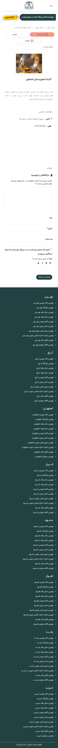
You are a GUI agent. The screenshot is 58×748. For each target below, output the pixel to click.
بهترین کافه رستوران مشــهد (43, 568)
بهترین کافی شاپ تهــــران (44, 340)
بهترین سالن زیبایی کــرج (44, 382)
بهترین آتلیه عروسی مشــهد (43, 545)
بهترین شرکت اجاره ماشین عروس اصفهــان (37, 447)
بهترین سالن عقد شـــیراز (44, 479)
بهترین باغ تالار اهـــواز (45, 587)
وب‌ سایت (48, 239)
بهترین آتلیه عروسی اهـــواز (43, 601)
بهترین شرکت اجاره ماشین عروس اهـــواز (38, 614)
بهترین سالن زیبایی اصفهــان (42, 438)
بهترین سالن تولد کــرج (44, 372)
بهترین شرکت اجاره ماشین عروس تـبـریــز (38, 726)
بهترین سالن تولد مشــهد (43, 540)
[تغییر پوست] (8, 7)
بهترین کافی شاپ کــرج (45, 396)
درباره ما (19, 744)
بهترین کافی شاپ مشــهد (44, 563)
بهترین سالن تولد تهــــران (43, 317)
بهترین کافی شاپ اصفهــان (43, 452)
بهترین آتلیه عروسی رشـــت (43, 656)
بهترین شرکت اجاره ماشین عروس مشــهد (38, 559)
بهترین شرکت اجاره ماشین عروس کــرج (38, 391)
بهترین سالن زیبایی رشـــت (43, 661)
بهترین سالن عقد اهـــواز (44, 591)
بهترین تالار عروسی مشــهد (43, 526)
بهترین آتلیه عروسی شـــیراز (43, 489)
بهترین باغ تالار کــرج (45, 363)
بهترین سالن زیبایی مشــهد (43, 549)
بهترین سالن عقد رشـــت (44, 647)
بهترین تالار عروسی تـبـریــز (43, 694)
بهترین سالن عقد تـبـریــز (44, 703)
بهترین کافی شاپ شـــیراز (44, 507)
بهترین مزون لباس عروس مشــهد (41, 554)
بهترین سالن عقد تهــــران (44, 312)
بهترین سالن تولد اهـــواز (44, 596)
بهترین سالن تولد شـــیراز (44, 484)
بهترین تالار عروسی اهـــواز (43, 582)
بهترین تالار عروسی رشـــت (43, 638)
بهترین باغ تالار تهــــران (44, 307)
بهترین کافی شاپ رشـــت (44, 675)
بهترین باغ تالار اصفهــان (44, 419)
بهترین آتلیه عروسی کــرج (44, 377)
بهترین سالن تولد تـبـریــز (44, 708)
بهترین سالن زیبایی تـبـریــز (43, 717)
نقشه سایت (37, 744)
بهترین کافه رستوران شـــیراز (43, 512)
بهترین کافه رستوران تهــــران (43, 345)
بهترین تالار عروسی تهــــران (43, 303)
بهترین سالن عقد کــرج (45, 368)
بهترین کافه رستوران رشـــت (43, 680)
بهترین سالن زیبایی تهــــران (43, 326)
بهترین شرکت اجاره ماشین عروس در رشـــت (37, 670)
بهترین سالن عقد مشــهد (44, 535)
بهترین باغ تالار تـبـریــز (45, 698)
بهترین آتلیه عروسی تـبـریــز (43, 712)
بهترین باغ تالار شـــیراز (45, 475)
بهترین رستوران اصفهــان (44, 456)
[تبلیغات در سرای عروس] (29, 17)
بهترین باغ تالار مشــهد (44, 531)
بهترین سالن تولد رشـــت (44, 652)
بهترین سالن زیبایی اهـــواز (43, 605)
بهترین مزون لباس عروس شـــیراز (41, 498)
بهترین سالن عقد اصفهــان (43, 424)
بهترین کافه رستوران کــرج (43, 400)
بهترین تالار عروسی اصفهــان (43, 414)
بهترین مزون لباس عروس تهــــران (41, 331)
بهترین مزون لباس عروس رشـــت (41, 666)
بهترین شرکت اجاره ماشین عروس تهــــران (38, 335)
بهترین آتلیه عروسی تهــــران (43, 321)
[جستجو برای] (3, 7)
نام (50, 218)
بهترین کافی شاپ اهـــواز (44, 619)
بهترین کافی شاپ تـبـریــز (44, 731)
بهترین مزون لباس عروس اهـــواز (41, 610)
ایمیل (49, 228)
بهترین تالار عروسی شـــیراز (43, 470)
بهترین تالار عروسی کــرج (44, 359)
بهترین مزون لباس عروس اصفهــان (40, 442)
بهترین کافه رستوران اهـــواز (43, 624)
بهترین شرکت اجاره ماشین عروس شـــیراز (38, 503)
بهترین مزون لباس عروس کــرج (42, 386)
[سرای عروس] (29, 5)
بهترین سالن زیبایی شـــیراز (43, 493)
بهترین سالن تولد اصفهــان (43, 428)
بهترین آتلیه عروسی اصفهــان (42, 433)
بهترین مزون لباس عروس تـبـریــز (41, 721)
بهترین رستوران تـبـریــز (45, 735)
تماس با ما (28, 744)
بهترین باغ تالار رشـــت (45, 642)
